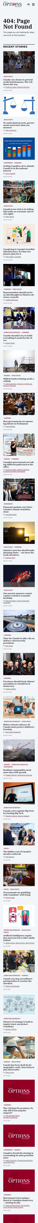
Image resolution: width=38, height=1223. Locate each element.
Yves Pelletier (10, 426)
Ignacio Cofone (11, 1029)
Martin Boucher (11, 1160)
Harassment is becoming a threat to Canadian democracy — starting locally (18, 1200)
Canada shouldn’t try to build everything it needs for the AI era (17, 338)
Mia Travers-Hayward (13, 732)
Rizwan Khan (10, 943)
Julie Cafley (9, 257)
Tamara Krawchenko (25, 1160)
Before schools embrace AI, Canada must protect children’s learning (18, 727)
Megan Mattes (10, 689)
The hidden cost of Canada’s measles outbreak (17, 852)
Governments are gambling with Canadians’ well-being (17, 893)
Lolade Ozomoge (11, 300)
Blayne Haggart (23, 816)
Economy (7, 375)
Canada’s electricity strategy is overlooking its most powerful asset (18, 1155)
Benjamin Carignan (10, 1117)
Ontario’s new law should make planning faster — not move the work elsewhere (18, 552)
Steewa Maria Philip (12, 1205)
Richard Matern (11, 601)
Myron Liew (9, 1072)
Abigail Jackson (11, 775)
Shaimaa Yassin (11, 470)
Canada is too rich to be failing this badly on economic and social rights (18, 211)
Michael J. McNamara (24, 384)
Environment (8, 162)
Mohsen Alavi (10, 558)
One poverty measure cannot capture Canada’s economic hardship (17, 595)
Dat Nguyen (9, 857)
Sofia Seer (7, 602)
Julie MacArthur (9, 1162)
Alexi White (9, 217)
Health (6, 848)
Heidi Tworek (18, 1207)
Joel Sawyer (25, 1205)
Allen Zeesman (10, 130)
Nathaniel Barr (10, 384)
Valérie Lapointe (23, 470)
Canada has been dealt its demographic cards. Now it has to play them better (18, 1067)
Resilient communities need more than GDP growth (17, 771)
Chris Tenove (8, 1207)
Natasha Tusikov (11, 816)
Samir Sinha (29, 943)
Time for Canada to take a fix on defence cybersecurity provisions (18, 640)
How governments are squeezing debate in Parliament (18, 422)
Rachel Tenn (20, 943)
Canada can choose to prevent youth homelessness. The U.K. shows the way (18, 82)
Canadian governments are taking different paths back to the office (18, 464)
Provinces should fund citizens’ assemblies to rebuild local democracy (19, 683)
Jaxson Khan (10, 343)
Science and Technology (12, 332)
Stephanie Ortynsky (25, 775)
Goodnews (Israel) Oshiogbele (14, 471)
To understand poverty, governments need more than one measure (19, 125)
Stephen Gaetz (10, 87)
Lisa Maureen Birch (12, 1115)
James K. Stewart (9, 385)
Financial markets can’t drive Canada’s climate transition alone (17, 509)
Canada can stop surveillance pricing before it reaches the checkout (17, 981)
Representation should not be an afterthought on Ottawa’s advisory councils (18, 294)
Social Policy (8, 76)
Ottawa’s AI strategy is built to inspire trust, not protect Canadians (18, 1024)
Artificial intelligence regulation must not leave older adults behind (19, 938)
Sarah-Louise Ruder (12, 986)
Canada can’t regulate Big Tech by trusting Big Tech (18, 812)
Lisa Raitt (17, 257)
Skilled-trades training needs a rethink (18, 379)
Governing (17, 162)
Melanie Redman (23, 87)
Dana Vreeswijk (23, 601)
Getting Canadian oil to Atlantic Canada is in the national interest (18, 168)
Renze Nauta (10, 897)
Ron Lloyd (9, 646)
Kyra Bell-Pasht (11, 514)
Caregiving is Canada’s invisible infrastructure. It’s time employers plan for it (19, 251)
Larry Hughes (10, 173)
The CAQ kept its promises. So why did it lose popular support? (18, 1110)
